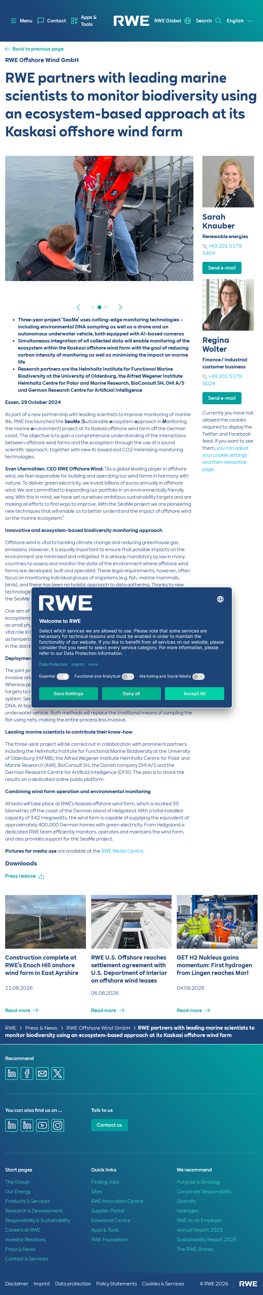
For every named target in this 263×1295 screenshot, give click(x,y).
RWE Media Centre (122, 851)
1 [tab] (86, 307)
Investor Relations (25, 1240)
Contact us (109, 1125)
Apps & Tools (89, 20)
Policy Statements (116, 1284)
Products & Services (27, 1201)
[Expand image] (178, 267)
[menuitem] (52, 20)
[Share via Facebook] (27, 1073)
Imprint (42, 1284)
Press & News (41, 1028)
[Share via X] (57, 1073)
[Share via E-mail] (42, 1073)
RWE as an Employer (199, 1220)
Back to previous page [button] (38, 49)
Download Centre (111, 1220)
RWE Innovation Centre (117, 1201)
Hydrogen (188, 1211)
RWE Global (167, 21)
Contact (56, 21)
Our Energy (17, 1191)
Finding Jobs (105, 1182)
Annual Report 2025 (200, 1230)
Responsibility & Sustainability (37, 1220)
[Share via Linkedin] (11, 1073)
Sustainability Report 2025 (207, 1240)
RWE (10, 1028)
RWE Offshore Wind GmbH (98, 1028)
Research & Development (34, 1211)
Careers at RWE (22, 1230)
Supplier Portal (107, 1211)
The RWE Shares (195, 1249)
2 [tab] (93, 307)
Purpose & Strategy (198, 1182)
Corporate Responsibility (204, 1191)
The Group (17, 1182)
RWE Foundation (109, 1240)
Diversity (186, 1201)
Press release (20, 876)
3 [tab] (99, 307)
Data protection (73, 1284)
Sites (96, 1191)
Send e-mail (222, 268)
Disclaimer (17, 1284)
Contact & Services (26, 1259)
